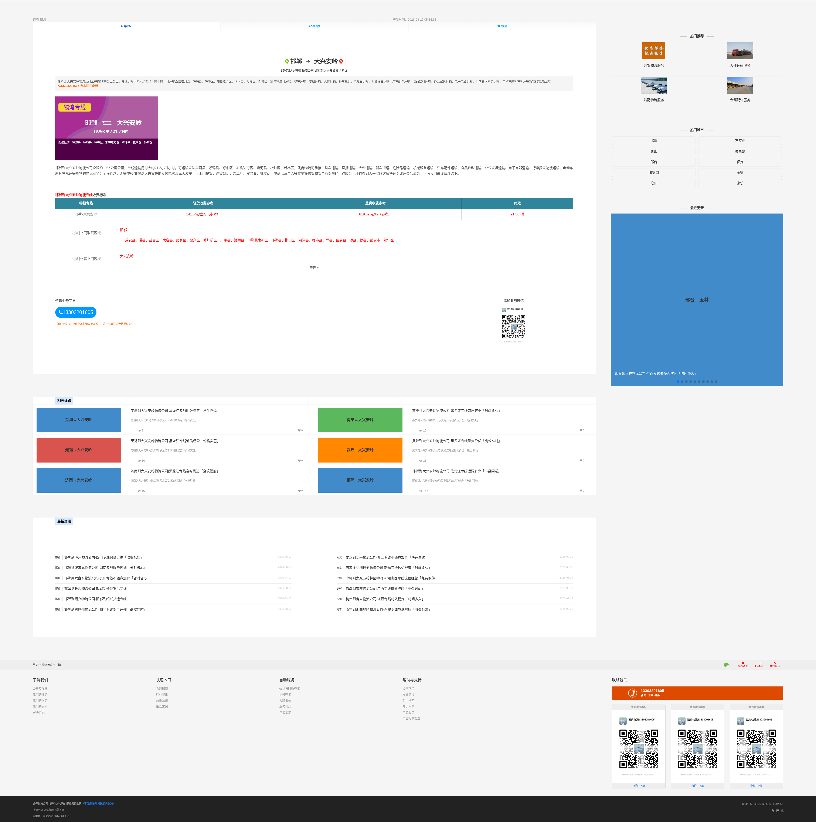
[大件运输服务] (740, 44)
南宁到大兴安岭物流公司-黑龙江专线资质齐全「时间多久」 (457, 411)
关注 (504, 26)
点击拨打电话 (79, 86)
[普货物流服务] (653, 44)
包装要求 (285, 712)
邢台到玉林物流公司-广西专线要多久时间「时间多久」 (656, 373)
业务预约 (285, 706)
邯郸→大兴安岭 (360, 480)
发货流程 (408, 694)
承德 (740, 172)
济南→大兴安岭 (78, 480)
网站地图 (59, 809)
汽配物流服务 (654, 100)
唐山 (653, 151)
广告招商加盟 (411, 718)
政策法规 (162, 700)
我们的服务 (40, 700)
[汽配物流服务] (654, 79)
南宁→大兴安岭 (360, 420)
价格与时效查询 (289, 688)
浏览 (316, 26)
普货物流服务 (654, 65)
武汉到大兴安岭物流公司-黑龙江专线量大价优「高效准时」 (457, 441)
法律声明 (38, 809)
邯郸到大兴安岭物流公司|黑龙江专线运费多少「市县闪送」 (457, 471)
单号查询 (285, 694)
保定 (740, 162)
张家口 (654, 172)
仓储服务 (747, 804)
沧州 (653, 183)
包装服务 (408, 712)
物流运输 (47, 665)
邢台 (653, 162)
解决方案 (39, 712)
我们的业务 (40, 694)
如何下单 (408, 688)
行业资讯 (162, 694)
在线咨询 (743, 666)
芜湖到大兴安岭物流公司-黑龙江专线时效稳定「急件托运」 (175, 411)
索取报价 (285, 700)
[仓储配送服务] (740, 79)
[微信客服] (727, 665)
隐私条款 (49, 809)
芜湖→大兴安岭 (78, 420)
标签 (768, 804)
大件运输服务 (740, 65)
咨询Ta (127, 26)
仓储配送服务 (740, 100)
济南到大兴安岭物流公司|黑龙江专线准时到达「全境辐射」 (175, 471)
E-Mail (759, 666)
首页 (35, 665)
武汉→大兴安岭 (360, 450)
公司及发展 (40, 688)
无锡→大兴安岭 (78, 450)
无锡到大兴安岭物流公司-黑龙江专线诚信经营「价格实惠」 (175, 441)
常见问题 (408, 706)
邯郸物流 (39, 19)
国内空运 (759, 804)
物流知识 (162, 688)
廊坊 (740, 183)
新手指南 (408, 700)
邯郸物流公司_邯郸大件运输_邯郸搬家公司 (57, 803)
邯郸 (653, 141)
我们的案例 (40, 706)
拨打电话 (775, 666)
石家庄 (740, 141)
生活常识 (162, 706)
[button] (678, 381)
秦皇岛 (740, 151)
